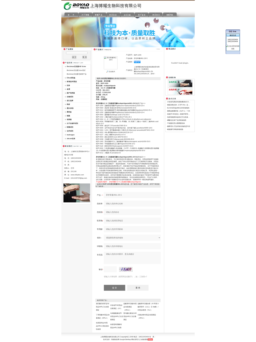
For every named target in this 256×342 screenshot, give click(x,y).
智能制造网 (115, 339)
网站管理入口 (136, 339)
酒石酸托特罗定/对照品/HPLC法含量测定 (102, 307)
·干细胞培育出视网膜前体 (176, 123)
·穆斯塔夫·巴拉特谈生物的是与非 (178, 126)
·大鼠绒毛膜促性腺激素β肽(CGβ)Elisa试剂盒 (183, 102)
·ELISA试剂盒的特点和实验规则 (178, 108)
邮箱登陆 (144, 339)
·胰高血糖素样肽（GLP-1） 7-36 (178, 111)
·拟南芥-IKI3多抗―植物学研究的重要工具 (181, 114)
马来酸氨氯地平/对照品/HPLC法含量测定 (116, 316)
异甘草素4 (113, 182)
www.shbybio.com (77, 175)
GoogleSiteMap (125, 339)
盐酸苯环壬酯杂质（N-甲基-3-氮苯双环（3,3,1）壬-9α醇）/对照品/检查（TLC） (148, 307)
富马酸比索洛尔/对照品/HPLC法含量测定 (130, 316)
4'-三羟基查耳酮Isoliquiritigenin (130, 182)
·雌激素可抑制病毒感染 (175, 129)
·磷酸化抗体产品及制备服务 (176, 120)
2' (117, 182)
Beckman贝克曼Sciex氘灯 (76, 70)
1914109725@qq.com (79, 178)
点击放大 (111, 71)
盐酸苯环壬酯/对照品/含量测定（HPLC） (130, 307)
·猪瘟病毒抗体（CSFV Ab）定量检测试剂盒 (182, 105)
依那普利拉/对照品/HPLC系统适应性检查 (102, 326)
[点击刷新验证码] (126, 269)
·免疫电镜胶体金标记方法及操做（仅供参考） (183, 117)
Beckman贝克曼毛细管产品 (76, 74)
